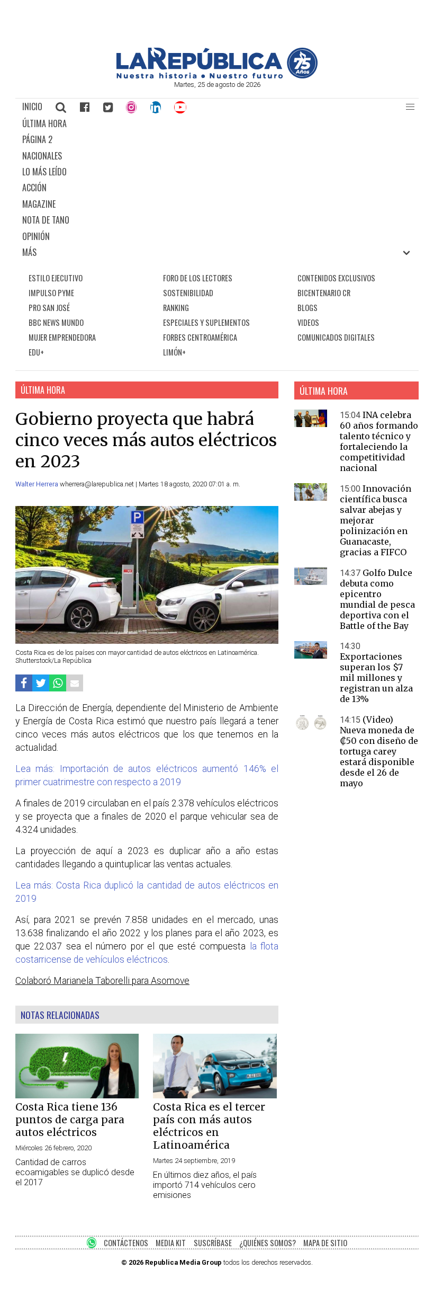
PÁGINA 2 (37, 139)
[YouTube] (181, 107)
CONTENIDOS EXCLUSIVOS (336, 277)
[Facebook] (84, 107)
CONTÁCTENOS (126, 1242)
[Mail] (74, 683)
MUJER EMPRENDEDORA (62, 337)
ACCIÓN (34, 187)
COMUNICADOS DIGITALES (336, 337)
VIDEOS (308, 322)
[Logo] (217, 75)
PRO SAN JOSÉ (49, 307)
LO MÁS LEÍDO (44, 171)
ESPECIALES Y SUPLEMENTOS (206, 322)
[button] (410, 107)
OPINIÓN (36, 236)
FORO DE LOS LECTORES (197, 277)
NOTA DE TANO (45, 220)
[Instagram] (131, 107)
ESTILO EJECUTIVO (56, 277)
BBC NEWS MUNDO (56, 322)
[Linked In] (155, 107)
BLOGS (307, 307)
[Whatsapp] (57, 683)
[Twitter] (108, 107)
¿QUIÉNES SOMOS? (267, 1242)
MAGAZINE (39, 204)
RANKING (176, 307)
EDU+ (36, 352)
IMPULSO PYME (51, 292)
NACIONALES (42, 155)
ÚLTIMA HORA (44, 123)
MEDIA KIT (171, 1242)
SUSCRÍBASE (213, 1242)
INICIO (32, 106)
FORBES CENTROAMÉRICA (200, 337)
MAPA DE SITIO (325, 1242)
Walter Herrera (37, 484)
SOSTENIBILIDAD (188, 292)
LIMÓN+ (174, 352)
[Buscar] (61, 107)
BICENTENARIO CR (323, 292)
